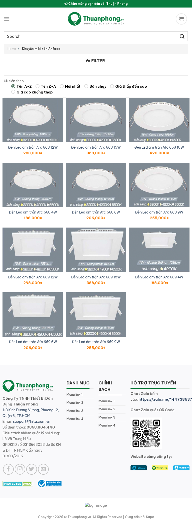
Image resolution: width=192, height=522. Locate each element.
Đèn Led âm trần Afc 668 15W (96, 147)
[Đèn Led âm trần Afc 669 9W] (96, 314)
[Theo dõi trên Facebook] (8, 469)
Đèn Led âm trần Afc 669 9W (96, 342)
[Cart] (182, 19)
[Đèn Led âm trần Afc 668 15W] (96, 120)
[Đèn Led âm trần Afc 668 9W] (159, 185)
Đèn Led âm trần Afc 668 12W (33, 147)
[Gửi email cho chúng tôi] (43, 469)
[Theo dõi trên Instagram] (20, 469)
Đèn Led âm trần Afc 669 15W (96, 277)
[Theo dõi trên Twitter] (31, 469)
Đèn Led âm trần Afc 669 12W (33, 277)
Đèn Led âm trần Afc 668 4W (33, 212)
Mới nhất (72, 86)
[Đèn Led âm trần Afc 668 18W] (159, 120)
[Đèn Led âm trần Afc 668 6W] (96, 185)
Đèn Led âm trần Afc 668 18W (159, 147)
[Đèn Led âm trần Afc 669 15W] (96, 250)
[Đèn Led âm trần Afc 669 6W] (32, 314)
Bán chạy (98, 86)
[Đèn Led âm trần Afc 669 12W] (32, 250)
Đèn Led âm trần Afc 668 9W (159, 212)
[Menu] (7, 19)
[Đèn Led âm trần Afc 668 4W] (32, 185)
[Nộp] (182, 36)
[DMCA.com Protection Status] (17, 483)
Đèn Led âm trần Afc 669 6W (33, 342)
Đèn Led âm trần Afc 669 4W (159, 277)
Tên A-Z (24, 86)
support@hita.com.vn (31, 421)
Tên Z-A (48, 86)
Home (12, 49)
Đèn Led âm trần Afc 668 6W (96, 212)
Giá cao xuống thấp (34, 92)
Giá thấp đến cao (131, 86)
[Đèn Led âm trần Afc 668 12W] (32, 120)
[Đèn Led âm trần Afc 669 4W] (159, 250)
